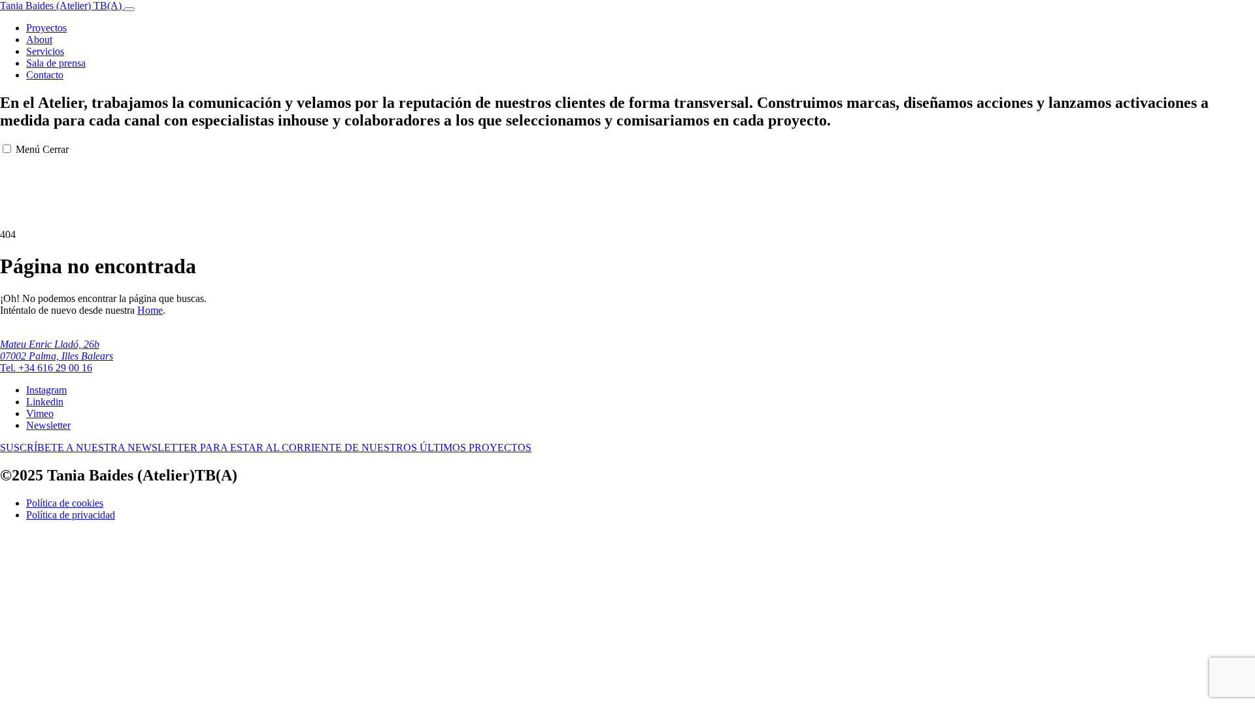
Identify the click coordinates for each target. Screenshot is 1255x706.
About (39, 39)
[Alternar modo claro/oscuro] (129, 9)
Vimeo (40, 413)
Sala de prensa (56, 63)
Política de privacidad (70, 514)
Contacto (44, 74)
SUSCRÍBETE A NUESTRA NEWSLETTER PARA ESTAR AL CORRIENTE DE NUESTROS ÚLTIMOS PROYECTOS (265, 447)
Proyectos (46, 27)
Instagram (46, 389)
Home (150, 310)
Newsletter (48, 425)
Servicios (45, 51)
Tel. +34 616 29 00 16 (46, 367)
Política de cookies (64, 503)
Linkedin (44, 401)
